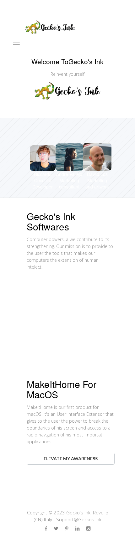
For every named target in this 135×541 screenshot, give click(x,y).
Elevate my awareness (71, 458)
